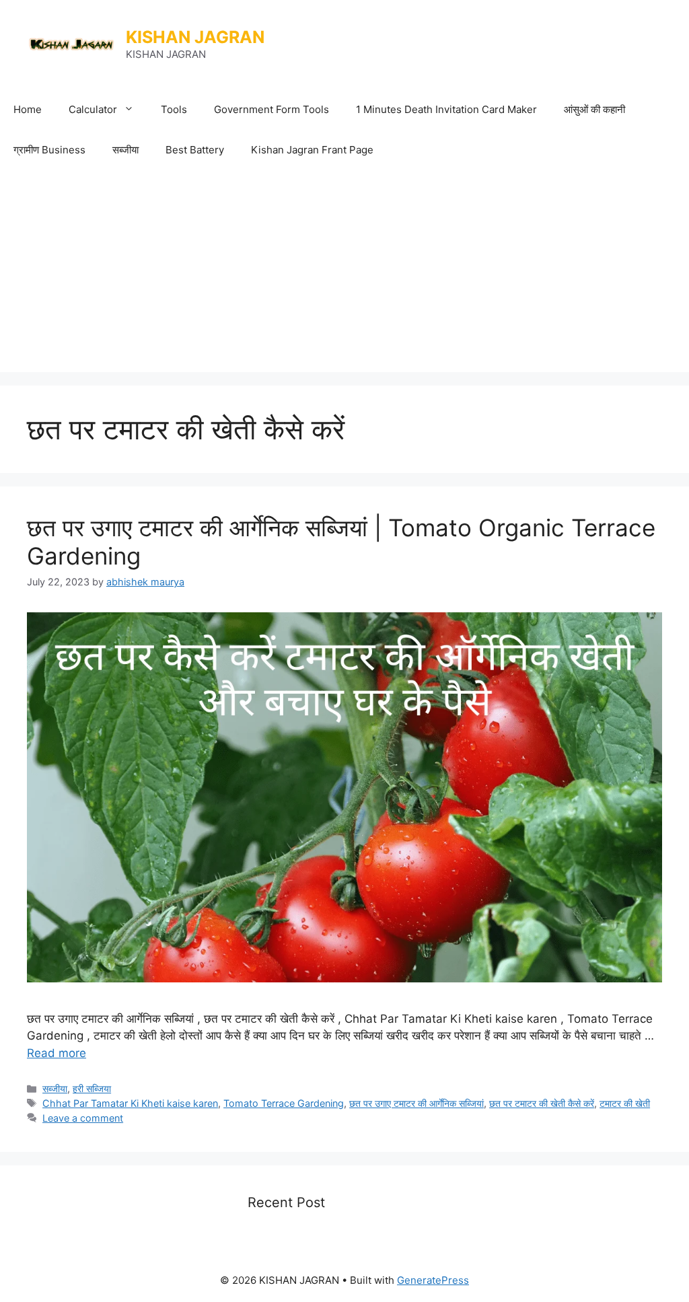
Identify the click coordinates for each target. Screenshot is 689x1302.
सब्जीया (125, 149)
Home (27, 109)
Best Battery (195, 149)
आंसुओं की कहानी (594, 109)
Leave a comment (82, 1118)
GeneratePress (433, 1280)
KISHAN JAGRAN (195, 37)
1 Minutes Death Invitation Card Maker (446, 109)
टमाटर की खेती (625, 1103)
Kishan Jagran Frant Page (312, 149)
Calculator (93, 109)
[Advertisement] (344, 271)
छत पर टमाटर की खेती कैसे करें (541, 1103)
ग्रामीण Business (49, 149)
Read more (56, 1053)
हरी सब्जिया (92, 1088)
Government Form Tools (271, 109)
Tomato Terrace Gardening (283, 1103)
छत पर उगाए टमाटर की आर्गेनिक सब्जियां (416, 1103)
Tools (174, 109)
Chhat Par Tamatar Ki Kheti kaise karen (130, 1103)
